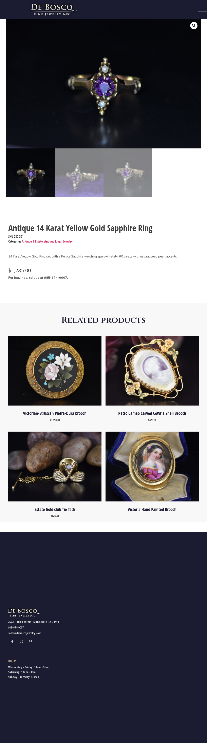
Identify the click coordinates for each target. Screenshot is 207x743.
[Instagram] (21, 641)
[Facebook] (12, 641)
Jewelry (68, 241)
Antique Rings (53, 241)
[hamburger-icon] (202, 9)
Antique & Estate (32, 241)
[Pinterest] (30, 641)
